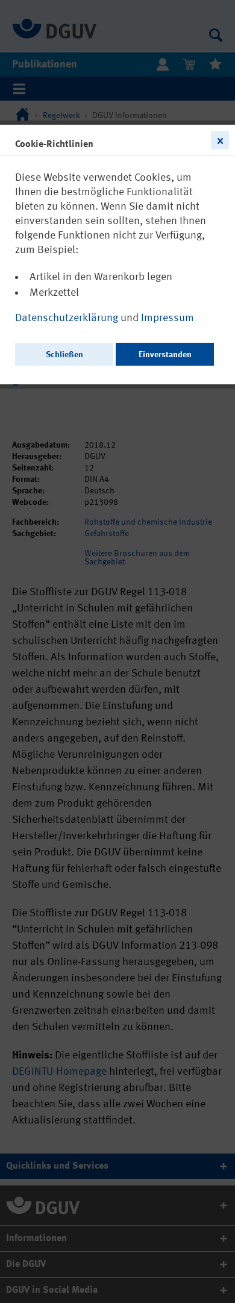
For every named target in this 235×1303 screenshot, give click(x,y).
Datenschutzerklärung (68, 318)
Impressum (167, 318)
